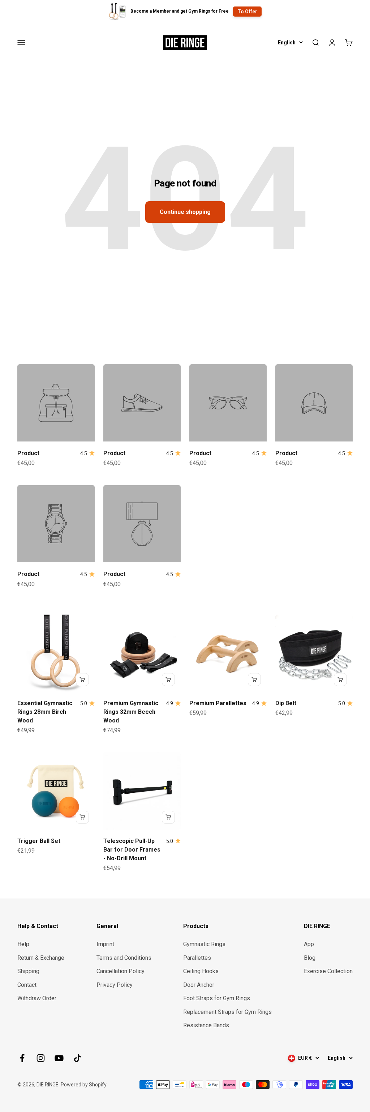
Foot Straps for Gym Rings (216, 998)
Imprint (105, 944)
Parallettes (197, 957)
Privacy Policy (114, 984)
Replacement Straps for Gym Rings (227, 1011)
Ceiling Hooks (201, 971)
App (309, 944)
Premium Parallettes (217, 703)
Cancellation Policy (120, 971)
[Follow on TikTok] (77, 1058)
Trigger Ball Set (38, 841)
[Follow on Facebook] (22, 1058)
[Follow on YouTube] (59, 1058)
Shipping (28, 971)
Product (28, 453)
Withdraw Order (36, 998)
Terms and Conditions (123, 957)
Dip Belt (285, 703)
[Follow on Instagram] (41, 1058)
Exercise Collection (328, 971)
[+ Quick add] (82, 679)
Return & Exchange (40, 957)
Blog (309, 957)
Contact (26, 984)
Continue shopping (185, 211)
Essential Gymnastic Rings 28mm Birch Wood (44, 712)
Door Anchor (198, 984)
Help (23, 944)
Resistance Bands (206, 1025)
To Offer (247, 11)
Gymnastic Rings (204, 944)
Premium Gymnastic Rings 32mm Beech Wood (130, 712)
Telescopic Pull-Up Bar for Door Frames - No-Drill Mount (131, 850)
